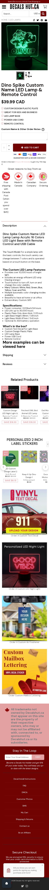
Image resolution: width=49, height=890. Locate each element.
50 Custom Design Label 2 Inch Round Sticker (10, 471)
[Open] (6, 883)
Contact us (24, 826)
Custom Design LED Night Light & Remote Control (10, 412)
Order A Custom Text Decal (24, 535)
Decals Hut (20, 881)
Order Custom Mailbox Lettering (24, 695)
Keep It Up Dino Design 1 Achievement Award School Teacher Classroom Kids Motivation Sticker (29, 476)
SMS (24, 806)
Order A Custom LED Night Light (24, 588)
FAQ (24, 785)
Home (4, 19)
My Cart (24, 812)
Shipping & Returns (24, 819)
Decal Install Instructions (25, 779)
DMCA (24, 792)
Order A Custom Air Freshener (24, 642)
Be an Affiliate (24, 832)
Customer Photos (25, 799)
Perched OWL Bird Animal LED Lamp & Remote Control (29, 412)
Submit (38, 757)
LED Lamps (15, 19)
